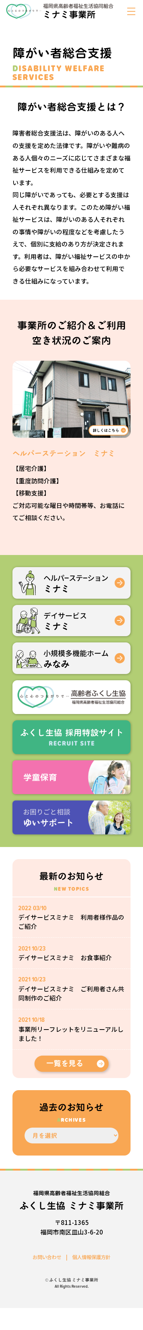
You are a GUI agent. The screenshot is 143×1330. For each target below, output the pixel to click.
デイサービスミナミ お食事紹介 (65, 957)
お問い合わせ (47, 1257)
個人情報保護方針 (91, 1257)
